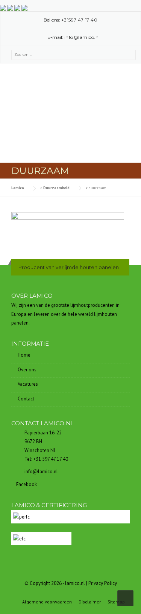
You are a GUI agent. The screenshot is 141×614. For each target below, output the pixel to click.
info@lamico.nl (82, 37)
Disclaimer (90, 602)
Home (24, 355)
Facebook (26, 484)
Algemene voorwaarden (47, 602)
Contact (26, 398)
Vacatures (28, 384)
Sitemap (116, 602)
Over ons (27, 369)
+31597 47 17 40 (79, 20)
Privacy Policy (102, 583)
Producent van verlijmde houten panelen (68, 267)
